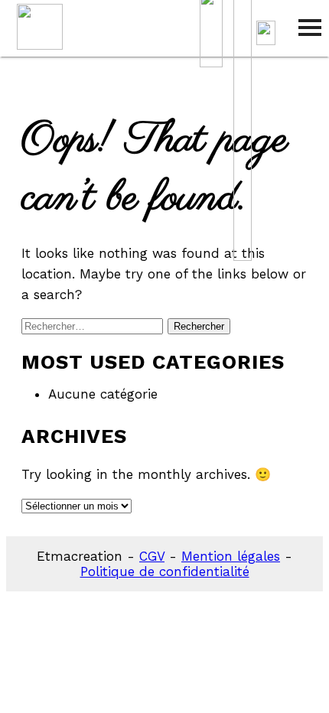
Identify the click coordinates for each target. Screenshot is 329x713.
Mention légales (230, 556)
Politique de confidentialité (164, 571)
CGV (151, 556)
